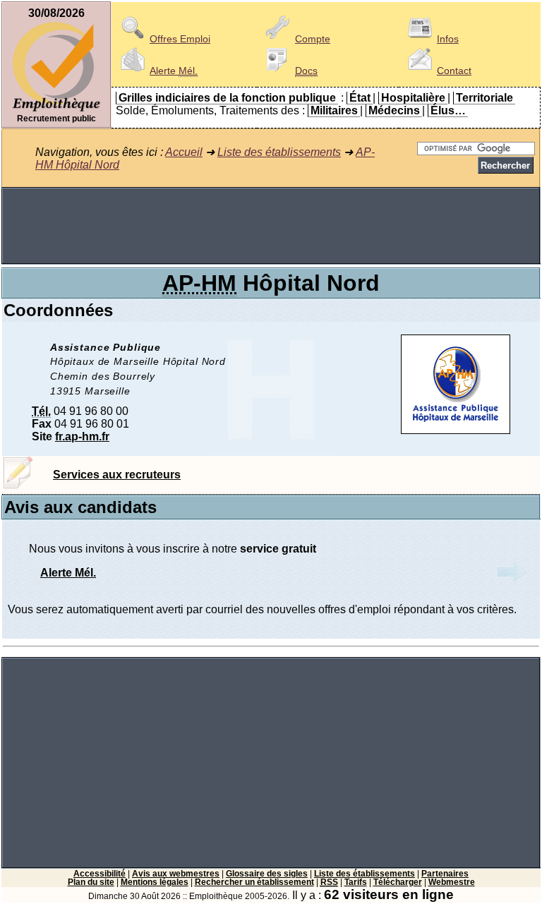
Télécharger (397, 882)
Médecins (394, 110)
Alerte (174, 70)
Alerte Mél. (68, 573)
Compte (312, 38)
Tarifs (355, 882)
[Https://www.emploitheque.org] (56, 110)
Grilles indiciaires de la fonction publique (227, 98)
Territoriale (484, 98)
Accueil (184, 152)
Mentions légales (154, 882)
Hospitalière (413, 98)
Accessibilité (99, 873)
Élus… (448, 110)
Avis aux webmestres (175, 873)
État (360, 98)
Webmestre (451, 882)
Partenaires (445, 873)
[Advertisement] (271, 226)
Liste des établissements (279, 152)
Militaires (334, 110)
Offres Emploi (180, 38)
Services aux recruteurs (117, 475)
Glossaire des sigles (267, 873)
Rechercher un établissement (254, 882)
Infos (448, 38)
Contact (454, 70)
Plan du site (91, 882)
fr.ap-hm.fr (82, 436)
